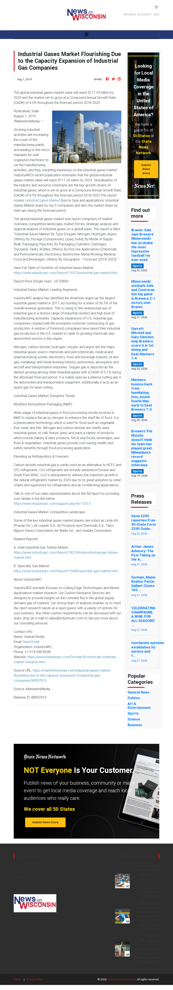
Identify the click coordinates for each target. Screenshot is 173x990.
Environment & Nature (30, 876)
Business (20, 871)
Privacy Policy (35, 979)
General (19, 881)
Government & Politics (30, 886)
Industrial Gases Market (42, 200)
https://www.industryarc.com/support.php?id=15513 (52, 503)
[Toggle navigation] (86, 34)
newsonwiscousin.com (121, 979)
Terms (18, 979)
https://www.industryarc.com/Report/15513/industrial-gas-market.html (65, 273)
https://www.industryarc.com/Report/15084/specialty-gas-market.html (66, 571)
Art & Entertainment (28, 866)
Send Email (31, 642)
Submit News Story (146, 169)
